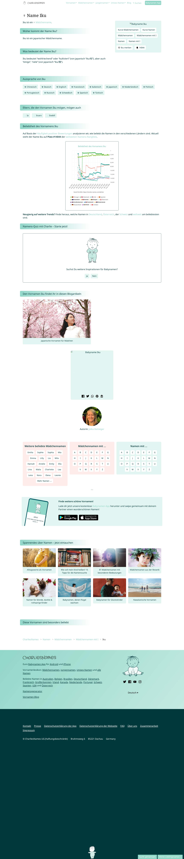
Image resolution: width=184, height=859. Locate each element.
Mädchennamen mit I (146, 35)
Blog (129, 2)
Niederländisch (131, 87)
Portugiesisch (32, 92)
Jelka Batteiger (96, 429)
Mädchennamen (85, 2)
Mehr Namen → (44, 481)
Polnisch (149, 87)
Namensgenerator (32, 691)
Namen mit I (134, 41)
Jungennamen (102, 2)
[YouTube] (135, 681)
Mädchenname (43, 22)
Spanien (27, 685)
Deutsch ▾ (133, 692)
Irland (56, 682)
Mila (57, 458)
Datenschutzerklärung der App (60, 725)
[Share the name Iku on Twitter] (87, 396)
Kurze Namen (149, 29)
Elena (48, 475)
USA (34, 685)
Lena (30, 475)
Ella (59, 464)
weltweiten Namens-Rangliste (81, 136)
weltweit (137, 214)
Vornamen (70, 2)
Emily (51, 464)
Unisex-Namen (117, 2)
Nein (94, 276)
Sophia (51, 452)
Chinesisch (31, 87)
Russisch (50, 92)
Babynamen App (153, 2)
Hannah (31, 464)
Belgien (58, 678)
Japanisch (112, 87)
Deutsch (47, 87)
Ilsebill (52, 115)
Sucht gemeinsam (147, 856)
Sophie (40, 452)
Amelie (42, 464)
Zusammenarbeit (149, 725)
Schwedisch (66, 92)
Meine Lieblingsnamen (169, 856)
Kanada (64, 682)
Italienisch (96, 87)
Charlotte (49, 469)
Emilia (30, 452)
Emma (33, 458)
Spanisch (83, 92)
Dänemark (93, 678)
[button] (74, 372)
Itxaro (39, 115)
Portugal (88, 682)
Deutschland (95, 214)
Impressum (29, 730)
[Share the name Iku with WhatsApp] (92, 396)
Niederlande (75, 682)
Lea (59, 469)
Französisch (78, 87)
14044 (141, 47)
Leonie (58, 475)
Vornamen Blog (31, 696)
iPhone (67, 664)
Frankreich (28, 682)
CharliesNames (31, 639)
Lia (49, 458)
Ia (28, 115)
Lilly (42, 458)
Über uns (132, 725)
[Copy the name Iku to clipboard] (101, 396)
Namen (121, 41)
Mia (59, 452)
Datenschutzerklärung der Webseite (98, 725)
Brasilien (68, 678)
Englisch (62, 87)
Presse (37, 725)
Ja (87, 276)
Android (54, 664)
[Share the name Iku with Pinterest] (97, 396)
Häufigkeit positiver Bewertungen (54, 133)
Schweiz (123, 214)
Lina (30, 469)
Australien (48, 678)
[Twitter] (124, 681)
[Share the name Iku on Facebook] (83, 396)
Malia (38, 469)
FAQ (122, 725)
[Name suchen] (134, 3)
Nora (39, 475)
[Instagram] (140, 681)
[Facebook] (130, 681)
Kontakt (27, 725)
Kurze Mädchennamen (128, 29)
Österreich (108, 214)
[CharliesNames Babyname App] (34, 3)
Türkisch (99, 92)
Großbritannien (43, 682)
